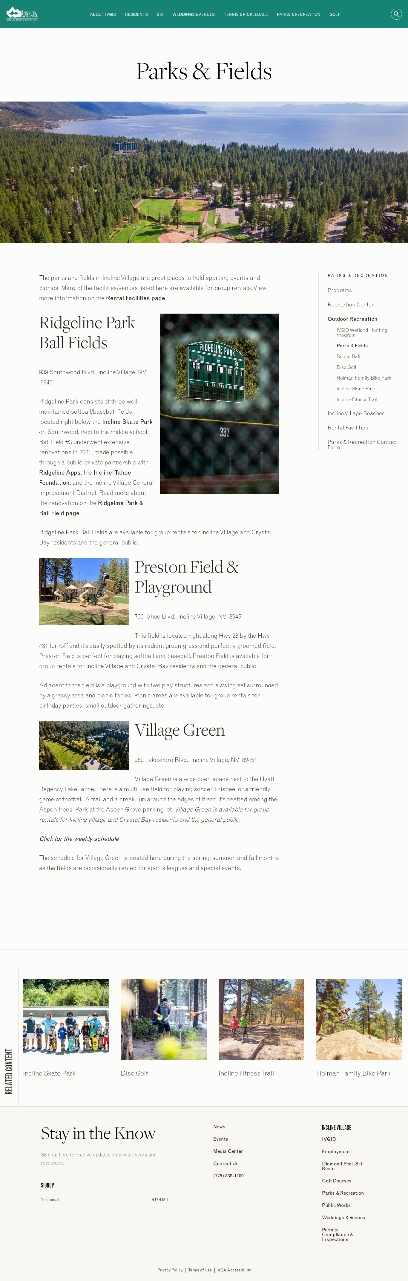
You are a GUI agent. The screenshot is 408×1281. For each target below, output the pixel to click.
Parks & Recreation (298, 14)
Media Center (228, 1151)
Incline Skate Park (127, 421)
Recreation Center (351, 304)
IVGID (329, 1139)
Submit (161, 1199)
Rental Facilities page (135, 298)
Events (220, 1139)
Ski (160, 14)
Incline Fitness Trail (357, 399)
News (219, 1127)
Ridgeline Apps (60, 472)
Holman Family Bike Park (364, 378)
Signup (47, 1185)
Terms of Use (200, 1270)
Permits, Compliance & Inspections (337, 1234)
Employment (336, 1151)
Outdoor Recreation (353, 318)
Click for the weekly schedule (79, 838)
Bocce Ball (348, 356)
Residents (136, 14)
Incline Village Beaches (356, 413)
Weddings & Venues (193, 14)
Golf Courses (337, 1181)
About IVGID (103, 14)
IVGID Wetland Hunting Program (362, 332)
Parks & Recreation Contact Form (362, 444)
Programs (340, 290)
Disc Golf (346, 367)
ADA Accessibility (234, 1270)
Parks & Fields (352, 346)
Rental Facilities (348, 427)
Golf (334, 14)
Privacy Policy (169, 1270)
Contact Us (226, 1163)
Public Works (336, 1205)
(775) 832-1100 (228, 1176)
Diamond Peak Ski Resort (342, 1166)
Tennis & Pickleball (246, 14)
